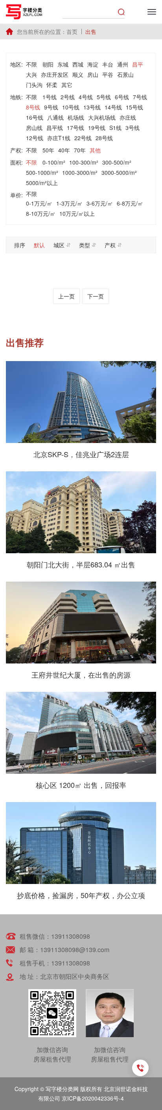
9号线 (51, 107)
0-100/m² (53, 162)
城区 (58, 245)
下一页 (95, 296)
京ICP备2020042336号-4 (93, 1098)
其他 (95, 150)
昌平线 (54, 128)
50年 (48, 150)
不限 (31, 64)
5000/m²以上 (42, 183)
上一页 (66, 296)
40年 (64, 150)
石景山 (125, 74)
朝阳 (47, 64)
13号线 (92, 107)
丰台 (107, 64)
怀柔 (51, 85)
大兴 (31, 74)
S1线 (115, 128)
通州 (122, 64)
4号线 (86, 97)
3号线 (132, 128)
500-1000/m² (42, 172)
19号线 (96, 128)
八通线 (55, 117)
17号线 (75, 128)
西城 (77, 64)
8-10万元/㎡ (40, 213)
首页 (71, 31)
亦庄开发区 (54, 74)
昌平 (137, 64)
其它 (66, 85)
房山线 (34, 128)
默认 (39, 245)
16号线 (34, 117)
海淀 (92, 64)
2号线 (68, 97)
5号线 (104, 97)
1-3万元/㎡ (69, 203)
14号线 (113, 107)
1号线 (49, 97)
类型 (84, 245)
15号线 (134, 107)
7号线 (140, 97)
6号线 (122, 97)
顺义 (77, 74)
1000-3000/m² (80, 172)
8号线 (33, 107)
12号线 (34, 138)
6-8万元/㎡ (130, 203)
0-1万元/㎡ (39, 203)
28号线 (104, 138)
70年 (80, 150)
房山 (92, 74)
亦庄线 (128, 117)
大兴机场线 (102, 117)
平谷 (107, 74)
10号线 (70, 107)
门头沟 (34, 85)
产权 (110, 245)
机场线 (76, 117)
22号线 (83, 138)
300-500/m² (116, 162)
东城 (62, 64)
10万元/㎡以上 (77, 213)
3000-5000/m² (119, 172)
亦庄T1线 (58, 138)
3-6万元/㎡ (100, 203)
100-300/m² (83, 162)
